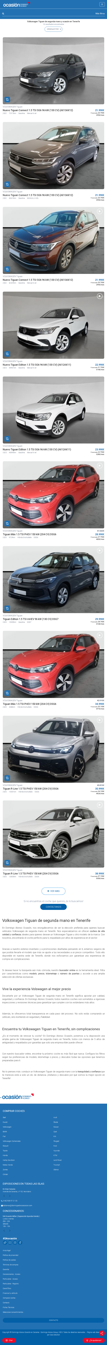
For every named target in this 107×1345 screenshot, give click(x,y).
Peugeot (56, 1141)
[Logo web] (16, 4)
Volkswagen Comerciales (12, 1141)
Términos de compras (10, 1265)
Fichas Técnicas (8, 1307)
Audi (55, 1117)
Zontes (5, 1170)
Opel (55, 1132)
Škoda (56, 1122)
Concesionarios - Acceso (11, 1274)
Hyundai (57, 1151)
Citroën (5, 1174)
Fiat (4, 1136)
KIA (55, 1136)
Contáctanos (53, 907)
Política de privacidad (10, 1255)
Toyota (5, 1151)
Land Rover (58, 1160)
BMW (5, 1132)
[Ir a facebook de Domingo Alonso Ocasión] (20, 1242)
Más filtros (100, 13)
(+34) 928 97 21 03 (10, 1201)
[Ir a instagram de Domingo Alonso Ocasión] (15, 1242)
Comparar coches (9, 1298)
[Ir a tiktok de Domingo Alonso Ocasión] (5, 1242)
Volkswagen (7, 1127)
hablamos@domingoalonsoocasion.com (17, 1206)
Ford (55, 1146)
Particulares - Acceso (10, 1279)
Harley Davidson (9, 1160)
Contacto (6, 1303)
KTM (55, 1155)
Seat (4, 1117)
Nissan (56, 1127)
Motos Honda (8, 1165)
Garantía (6, 1269)
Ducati (5, 1122)
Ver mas (54, 891)
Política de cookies (9, 1260)
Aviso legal (7, 1250)
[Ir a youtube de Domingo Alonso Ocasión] (10, 1242)
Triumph (57, 1165)
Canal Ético (7, 1288)
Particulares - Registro (11, 1284)
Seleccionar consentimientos (13, 1312)
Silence (56, 1170)
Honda (5, 1155)
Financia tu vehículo (10, 1293)
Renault (5, 1146)
